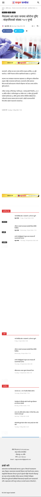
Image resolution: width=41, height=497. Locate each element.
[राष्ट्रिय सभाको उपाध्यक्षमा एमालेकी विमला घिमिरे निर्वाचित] (7, 229)
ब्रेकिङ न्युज (8, 8)
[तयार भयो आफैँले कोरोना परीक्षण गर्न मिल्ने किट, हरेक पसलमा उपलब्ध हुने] (7, 415)
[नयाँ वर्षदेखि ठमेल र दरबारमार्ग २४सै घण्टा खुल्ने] (7, 219)
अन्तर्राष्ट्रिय (4, 242)
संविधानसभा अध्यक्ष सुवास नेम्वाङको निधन (24, 370)
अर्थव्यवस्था (4, 222)
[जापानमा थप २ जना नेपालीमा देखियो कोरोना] (7, 394)
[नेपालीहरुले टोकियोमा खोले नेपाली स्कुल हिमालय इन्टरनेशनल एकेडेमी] (7, 404)
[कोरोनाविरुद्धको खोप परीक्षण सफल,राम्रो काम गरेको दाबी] (7, 426)
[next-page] (6, 246)
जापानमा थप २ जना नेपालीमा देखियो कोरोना (25, 391)
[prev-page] (3, 246)
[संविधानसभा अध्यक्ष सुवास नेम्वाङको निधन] (7, 373)
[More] (27, 31)
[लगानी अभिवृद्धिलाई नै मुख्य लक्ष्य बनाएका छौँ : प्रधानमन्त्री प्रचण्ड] (7, 239)
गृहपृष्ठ (3, 8)
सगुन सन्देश (7, 26)
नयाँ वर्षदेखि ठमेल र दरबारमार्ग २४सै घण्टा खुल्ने (25, 216)
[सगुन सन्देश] (3, 26)
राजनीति (3, 232)
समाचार (9, 12)
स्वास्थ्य (13, 12)
